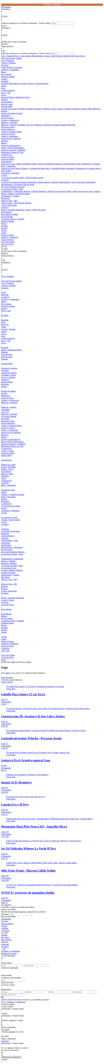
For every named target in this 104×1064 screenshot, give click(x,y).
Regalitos (4, 81)
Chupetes (54, 182)
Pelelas (18, 168)
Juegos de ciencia (8, 134)
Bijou (11, 83)
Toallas (8, 171)
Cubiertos (96, 164)
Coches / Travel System (27, 178)
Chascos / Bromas (35, 83)
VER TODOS (7, 682)
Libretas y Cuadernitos (10, 70)
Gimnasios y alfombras (10, 173)
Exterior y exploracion (10, 120)
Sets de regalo (28, 184)
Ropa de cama (6, 104)
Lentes (3, 233)
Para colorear (6, 74)
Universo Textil (49, 56)
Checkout (5, 1041)
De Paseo (5, 207)
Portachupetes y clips (67, 182)
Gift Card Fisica (7, 244)
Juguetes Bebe (7, 106)
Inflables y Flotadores (9, 237)
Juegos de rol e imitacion (11, 139)
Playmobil (71, 125)
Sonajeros (76, 109)
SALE (82, 56)
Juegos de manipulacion (10, 145)
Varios (24, 83)
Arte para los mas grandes (11, 58)
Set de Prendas (7, 217)
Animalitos (21, 125)
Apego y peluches (64, 109)
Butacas (28, 203)
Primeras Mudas (7, 221)
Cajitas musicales (8, 90)
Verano (59, 56)
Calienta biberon (43, 182)
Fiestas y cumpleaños (9, 136)
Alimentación (6, 161)
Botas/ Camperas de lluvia (19, 97)
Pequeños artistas (8, 77)
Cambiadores (80, 168)
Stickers (4, 79)
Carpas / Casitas (7, 157)
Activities (21, 109)
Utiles (3, 67)
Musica (4, 143)
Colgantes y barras (49, 109)
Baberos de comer (8, 164)
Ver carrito (5, 1029)
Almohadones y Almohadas (12, 191)
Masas (3, 72)
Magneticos (5, 116)
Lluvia (3, 95)
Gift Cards (75, 56)
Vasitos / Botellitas (23, 164)
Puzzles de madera (8, 113)
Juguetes (28, 56)
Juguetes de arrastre (33, 109)
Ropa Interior (6, 212)
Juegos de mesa (7, 118)
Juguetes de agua (8, 168)
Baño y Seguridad (8, 166)
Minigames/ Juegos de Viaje (12, 152)
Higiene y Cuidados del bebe (32, 168)
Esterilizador (91, 182)
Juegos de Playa (7, 240)
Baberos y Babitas (31, 191)
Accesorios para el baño (10, 506)
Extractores (80, 182)
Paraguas (4, 97)
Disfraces (4, 141)
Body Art (17, 83)
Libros (3, 86)
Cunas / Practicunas (9, 205)
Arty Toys (30, 125)
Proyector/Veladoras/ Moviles (13, 187)
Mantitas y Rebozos (47, 191)
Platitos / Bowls (37, 164)
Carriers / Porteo (31, 210)
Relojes (45, 83)
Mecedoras (5, 198)
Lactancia (5, 180)
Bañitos (63, 168)
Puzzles (4, 111)
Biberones (32, 182)
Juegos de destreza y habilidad (13, 150)
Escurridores (49, 164)
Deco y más (19, 56)
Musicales (96, 109)
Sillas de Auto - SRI (9, 201)
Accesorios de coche (9, 178)
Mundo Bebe (37, 56)
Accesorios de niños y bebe (12, 189)
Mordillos (71, 164)
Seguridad (70, 168)
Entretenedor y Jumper (10, 196)
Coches (4, 175)
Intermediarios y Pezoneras (12, 184)
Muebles (4, 99)
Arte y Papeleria (7, 56)
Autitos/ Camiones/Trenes (11, 132)
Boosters (21, 203)
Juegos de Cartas (7, 127)
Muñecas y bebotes (8, 125)
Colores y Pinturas (8, 63)
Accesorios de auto (85, 191)
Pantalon (4, 226)
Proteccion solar (7, 235)
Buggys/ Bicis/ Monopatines (12, 148)
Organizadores (7, 102)
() (4, 18)
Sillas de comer (61, 164)
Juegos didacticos (8, 129)
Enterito (4, 228)
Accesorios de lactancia (18, 182)
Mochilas (10, 67)
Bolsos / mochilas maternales (12, 210)
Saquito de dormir (22, 194)
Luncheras (18, 67)
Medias (15, 214)
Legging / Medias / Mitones (12, 570)
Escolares (5, 65)
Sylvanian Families (59, 125)
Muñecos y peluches (9, 122)
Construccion (6, 155)
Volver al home (7, 677)
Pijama (3, 223)
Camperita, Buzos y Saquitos (12, 219)
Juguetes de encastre (9, 109)
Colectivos (66, 56)
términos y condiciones (16, 1002)
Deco (3, 88)
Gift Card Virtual (8, 242)
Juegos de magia (7, 159)
